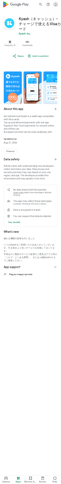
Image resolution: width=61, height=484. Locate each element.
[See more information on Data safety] (55, 159)
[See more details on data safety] (14, 222)
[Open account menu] (55, 4)
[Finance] (10, 151)
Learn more (18, 192)
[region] (30, 43)
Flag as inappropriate (18, 274)
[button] (14, 45)
